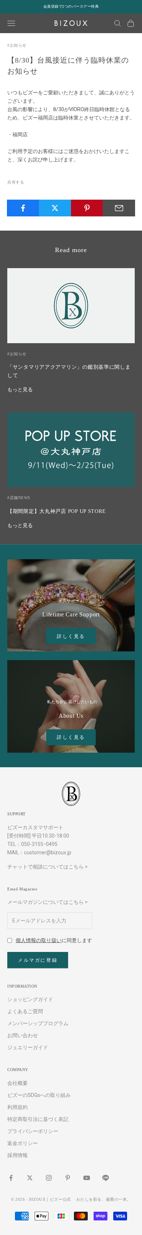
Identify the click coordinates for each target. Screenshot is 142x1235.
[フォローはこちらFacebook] (11, 1177)
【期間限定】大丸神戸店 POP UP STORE (56, 511)
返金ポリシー (22, 1143)
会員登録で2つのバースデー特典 (71, 6)
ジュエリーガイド (27, 1047)
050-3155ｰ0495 (39, 844)
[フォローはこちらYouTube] (86, 1177)
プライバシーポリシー (32, 1131)
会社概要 (17, 1083)
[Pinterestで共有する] (87, 208)
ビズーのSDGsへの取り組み (39, 1095)
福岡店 (20, 134)
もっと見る (20, 389)
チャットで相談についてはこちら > (47, 867)
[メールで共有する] (119, 208)
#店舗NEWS (18, 497)
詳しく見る (71, 636)
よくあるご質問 (25, 1011)
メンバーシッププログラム (37, 1023)
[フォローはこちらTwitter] (29, 1177)
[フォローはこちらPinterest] (67, 1177)
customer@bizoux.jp (47, 852)
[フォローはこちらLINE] (105, 1177)
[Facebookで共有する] (23, 208)
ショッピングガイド (30, 999)
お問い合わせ (22, 1035)
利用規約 (17, 1107)
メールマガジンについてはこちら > (47, 902)
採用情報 (17, 1155)
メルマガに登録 (38, 960)
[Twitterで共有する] (55, 208)
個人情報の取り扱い (39, 940)
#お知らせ (17, 45)
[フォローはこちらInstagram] (48, 1177)
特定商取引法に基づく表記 (37, 1119)
